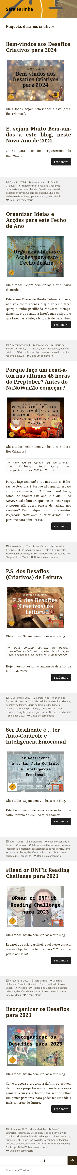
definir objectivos (49, 348)
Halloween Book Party (18, 196)
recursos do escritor (58, 352)
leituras (10, 712)
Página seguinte (72, 1160)
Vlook (25, 557)
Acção (22, 348)
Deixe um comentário (21, 200)
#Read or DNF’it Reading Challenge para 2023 (37, 872)
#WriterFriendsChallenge (34, 1136)
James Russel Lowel (51, 708)
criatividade (32, 348)
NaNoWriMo (46, 553)
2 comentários (34, 995)
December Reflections (55, 1140)
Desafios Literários (28, 984)
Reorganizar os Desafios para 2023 (37, 1011)
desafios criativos (15, 192)
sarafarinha (38, 182)
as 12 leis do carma (59, 1136)
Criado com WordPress (18, 1170)
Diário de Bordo (25, 352)
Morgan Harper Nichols (44, 712)
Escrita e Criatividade (53, 550)
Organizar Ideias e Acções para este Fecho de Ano (36, 219)
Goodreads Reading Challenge (43, 192)
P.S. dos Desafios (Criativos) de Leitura (34, 574)
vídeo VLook (53, 196)
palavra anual (38, 196)
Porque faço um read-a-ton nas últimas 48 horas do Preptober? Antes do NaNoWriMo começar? (38, 378)
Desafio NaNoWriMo (49, 189)
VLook (9, 987)
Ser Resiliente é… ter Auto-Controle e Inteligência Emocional (36, 735)
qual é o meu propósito (18, 856)
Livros (34, 553)
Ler (39, 991)
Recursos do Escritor (49, 1132)
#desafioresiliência (58, 841)
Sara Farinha (19, 9)
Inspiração (23, 1132)
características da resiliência (21, 189)
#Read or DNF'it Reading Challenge (41, 185)
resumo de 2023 (15, 355)
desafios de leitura (16, 705)
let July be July (22, 712)
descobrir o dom (57, 852)
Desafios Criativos (16, 845)
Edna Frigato (53, 705)
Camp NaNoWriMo (32, 1140)
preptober (59, 553)
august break (13, 1140)
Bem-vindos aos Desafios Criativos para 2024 (38, 46)
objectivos (40, 352)
